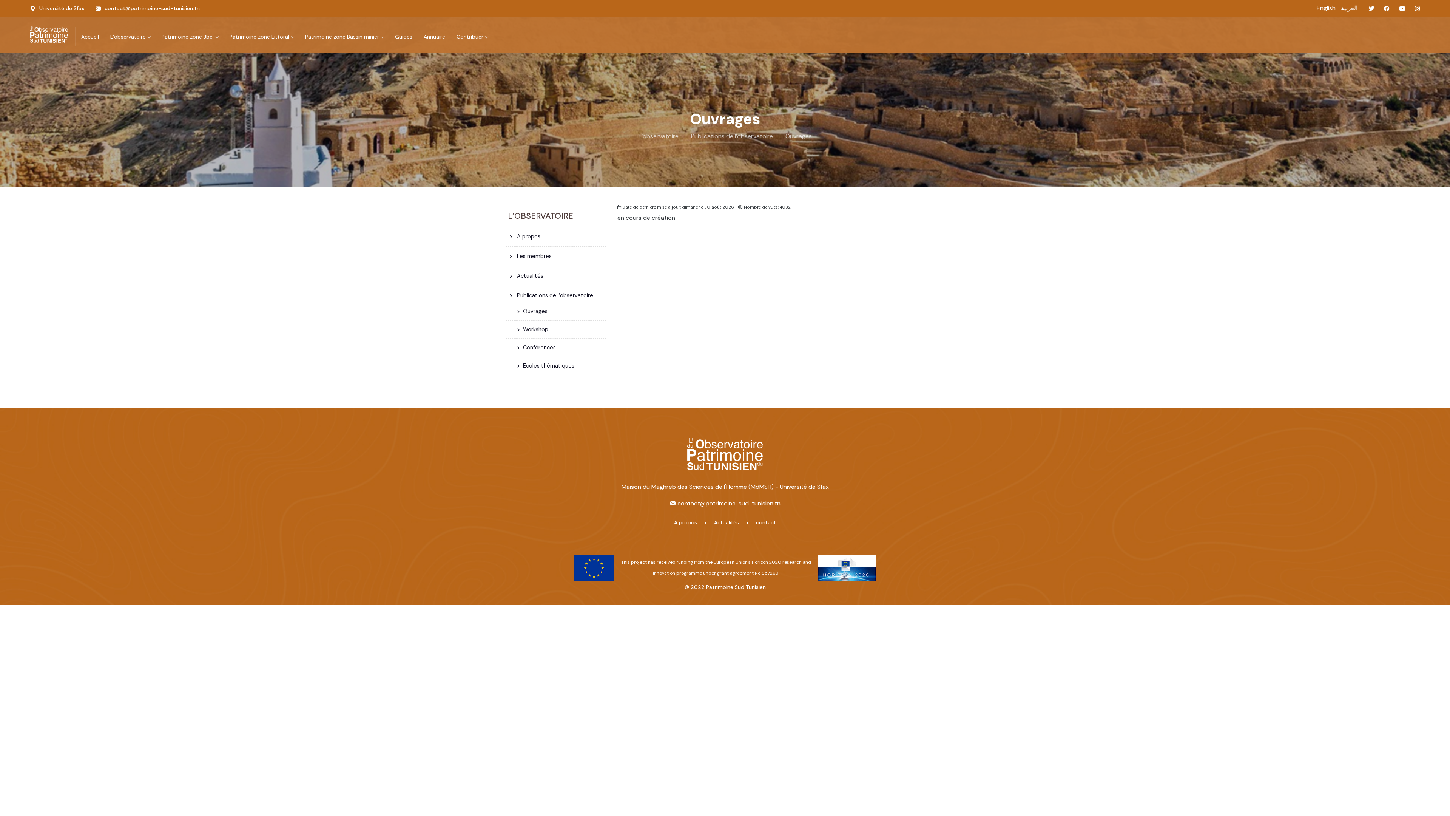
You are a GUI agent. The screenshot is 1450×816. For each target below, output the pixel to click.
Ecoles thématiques (548, 365)
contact (766, 522)
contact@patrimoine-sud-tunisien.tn (152, 8)
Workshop (535, 329)
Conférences (539, 347)
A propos (527, 236)
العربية (1349, 8)
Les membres (533, 256)
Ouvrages (798, 136)
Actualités (529, 275)
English (1326, 8)
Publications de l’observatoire (732, 136)
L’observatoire (659, 136)
